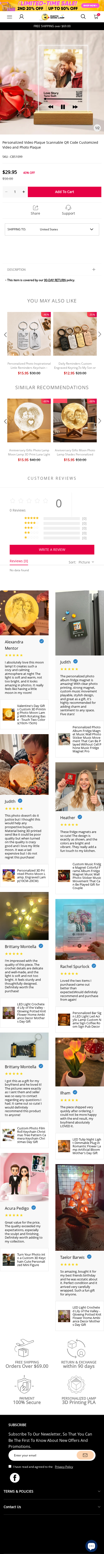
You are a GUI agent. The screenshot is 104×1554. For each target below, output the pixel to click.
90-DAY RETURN (55, 280)
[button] (4, 344)
